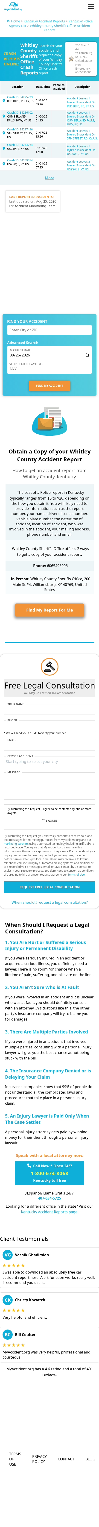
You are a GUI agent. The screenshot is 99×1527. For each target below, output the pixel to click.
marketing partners (16, 844)
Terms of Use (76, 875)
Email (11, 740)
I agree (51, 821)
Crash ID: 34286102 (20, 113)
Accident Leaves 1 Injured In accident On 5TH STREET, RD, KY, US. (82, 135)
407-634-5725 (49, 1198)
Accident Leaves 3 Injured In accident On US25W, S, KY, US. (81, 165)
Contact (66, 1459)
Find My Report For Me (49, 610)
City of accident (20, 756)
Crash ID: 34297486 (20, 129)
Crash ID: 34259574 (20, 160)
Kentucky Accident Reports (44, 21)
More (49, 177)
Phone (12, 720)
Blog (90, 1459)
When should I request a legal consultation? (50, 902)
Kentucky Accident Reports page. (49, 1211)
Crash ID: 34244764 (20, 145)
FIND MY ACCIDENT (49, 386)
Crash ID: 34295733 (20, 97)
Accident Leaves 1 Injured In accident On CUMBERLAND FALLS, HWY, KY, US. (81, 118)
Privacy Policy (39, 1459)
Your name (15, 704)
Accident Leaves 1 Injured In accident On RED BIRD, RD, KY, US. (81, 102)
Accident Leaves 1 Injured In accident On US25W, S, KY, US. (81, 150)
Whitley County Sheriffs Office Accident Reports (60, 28)
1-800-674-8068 (49, 1173)
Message (13, 772)
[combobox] (49, 761)
